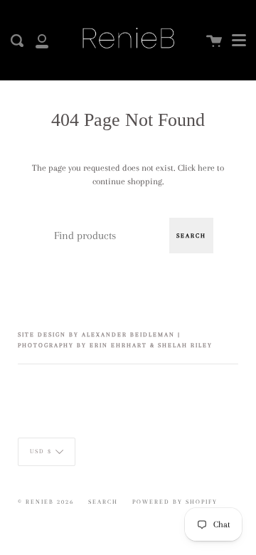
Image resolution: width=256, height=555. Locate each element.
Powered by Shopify (175, 501)
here (206, 168)
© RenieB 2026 (46, 501)
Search (191, 235)
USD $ (41, 451)
